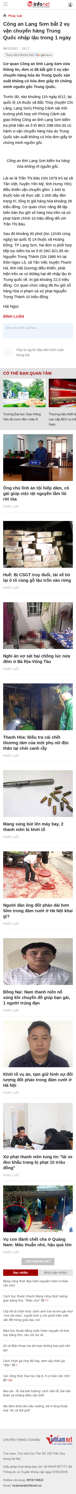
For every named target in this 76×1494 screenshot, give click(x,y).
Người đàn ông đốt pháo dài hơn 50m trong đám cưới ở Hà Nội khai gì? (38, 911)
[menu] (5, 5)
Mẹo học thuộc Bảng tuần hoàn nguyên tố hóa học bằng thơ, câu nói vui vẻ (36, 1333)
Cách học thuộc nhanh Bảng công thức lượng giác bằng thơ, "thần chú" (35, 1298)
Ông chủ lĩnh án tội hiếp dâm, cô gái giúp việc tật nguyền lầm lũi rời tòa (36, 493)
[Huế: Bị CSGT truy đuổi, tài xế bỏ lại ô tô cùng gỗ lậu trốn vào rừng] (38, 544)
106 (9, 1380)
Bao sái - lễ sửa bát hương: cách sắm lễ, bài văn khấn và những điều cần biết (37, 1393)
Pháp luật (15, 15)
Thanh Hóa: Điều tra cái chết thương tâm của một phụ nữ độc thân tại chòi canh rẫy (36, 743)
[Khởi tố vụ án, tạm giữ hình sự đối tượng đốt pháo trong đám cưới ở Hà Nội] (38, 1044)
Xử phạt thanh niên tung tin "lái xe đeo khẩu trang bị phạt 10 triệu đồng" (37, 1162)
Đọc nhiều (20, 1273)
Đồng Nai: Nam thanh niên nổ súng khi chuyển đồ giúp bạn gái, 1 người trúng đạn (36, 997)
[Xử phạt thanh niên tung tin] (38, 1126)
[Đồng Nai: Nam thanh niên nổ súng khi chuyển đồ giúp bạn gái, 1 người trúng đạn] (38, 961)
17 (46, 1300)
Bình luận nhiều (55, 1273)
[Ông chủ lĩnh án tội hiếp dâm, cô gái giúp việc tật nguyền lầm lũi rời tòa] (38, 457)
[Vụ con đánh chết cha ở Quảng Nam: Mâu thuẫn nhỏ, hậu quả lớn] (38, 1208)
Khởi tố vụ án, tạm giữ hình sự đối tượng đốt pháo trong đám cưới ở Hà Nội (38, 1080)
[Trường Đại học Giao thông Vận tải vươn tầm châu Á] (24, 393)
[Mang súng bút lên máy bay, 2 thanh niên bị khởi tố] (38, 793)
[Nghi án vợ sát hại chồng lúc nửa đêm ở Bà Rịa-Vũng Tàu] (38, 625)
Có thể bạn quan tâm (27, 373)
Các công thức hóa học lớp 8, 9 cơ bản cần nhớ (36, 1376)
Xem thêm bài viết (38, 1261)
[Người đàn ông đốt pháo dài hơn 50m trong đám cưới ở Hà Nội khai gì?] (38, 874)
